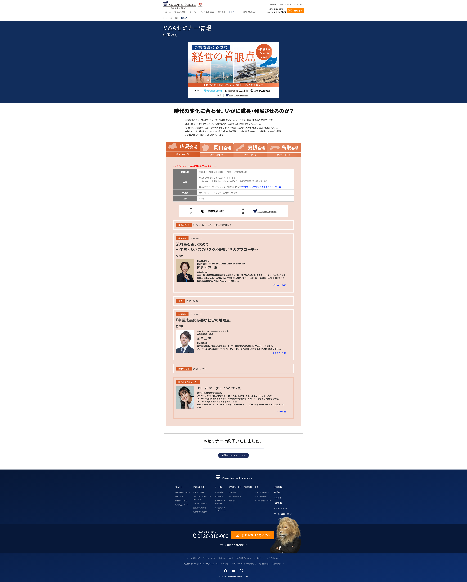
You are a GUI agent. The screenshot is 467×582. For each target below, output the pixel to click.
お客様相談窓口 (263, 564)
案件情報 (221, 12)
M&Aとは (167, 12)
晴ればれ (232, 500)
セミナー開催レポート (263, 500)
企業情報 (273, 4)
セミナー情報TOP (262, 492)
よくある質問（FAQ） (193, 558)
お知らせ (277, 497)
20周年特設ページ (278, 564)
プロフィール (278, 285)
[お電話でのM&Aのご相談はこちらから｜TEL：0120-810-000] (211, 535)
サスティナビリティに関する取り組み (244, 564)
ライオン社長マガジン (283, 513)
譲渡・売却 (219, 492)
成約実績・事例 (235, 487)
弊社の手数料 (198, 492)
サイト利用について (273, 558)
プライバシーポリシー (209, 558)
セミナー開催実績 (262, 496)
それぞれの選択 (235, 496)
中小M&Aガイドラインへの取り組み (218, 564)
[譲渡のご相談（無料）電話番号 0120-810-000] (276, 10)
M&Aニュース (180, 496)
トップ (165, 18)
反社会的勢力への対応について (193, 564)
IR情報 (280, 4)
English (301, 4)
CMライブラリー (280, 508)
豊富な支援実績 (199, 507)
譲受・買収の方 (249, 12)
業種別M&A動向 (181, 500)
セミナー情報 (174, 18)
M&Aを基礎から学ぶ (182, 492)
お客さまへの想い (200, 512)
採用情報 (288, 4)
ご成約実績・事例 (207, 12)
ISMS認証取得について (243, 558)
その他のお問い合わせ (236, 544)
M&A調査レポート (181, 505)
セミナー (232, 12)
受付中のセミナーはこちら (233, 455)
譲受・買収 (219, 496)
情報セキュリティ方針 (226, 558)
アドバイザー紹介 (200, 503)
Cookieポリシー (258, 558)
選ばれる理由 (180, 12)
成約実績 (232, 492)
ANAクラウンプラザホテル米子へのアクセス (260, 186)
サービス (192, 12)
